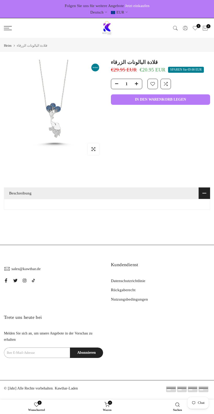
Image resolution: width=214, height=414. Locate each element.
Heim (7, 45)
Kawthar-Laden (66, 388)
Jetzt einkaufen (137, 6)
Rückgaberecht (123, 290)
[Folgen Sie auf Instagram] (24, 280)
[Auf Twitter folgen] (15, 280)
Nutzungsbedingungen (129, 299)
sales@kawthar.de (26, 269)
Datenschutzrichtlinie (128, 281)
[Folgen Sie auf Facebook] (6, 280)
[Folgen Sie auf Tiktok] (33, 280)
